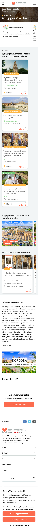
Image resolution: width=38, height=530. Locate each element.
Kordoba (16, 9)
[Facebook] (25, 421)
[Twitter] (29, 421)
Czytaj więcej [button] (6, 345)
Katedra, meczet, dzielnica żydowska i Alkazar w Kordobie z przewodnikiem (14, 191)
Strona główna (6, 9)
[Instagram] (34, 421)
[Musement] (19, 3)
